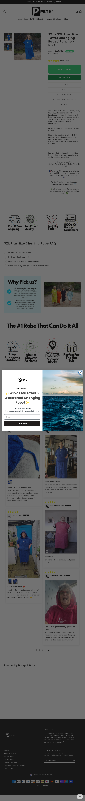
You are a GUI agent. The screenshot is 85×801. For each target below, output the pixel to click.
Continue (22, 423)
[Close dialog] (80, 373)
